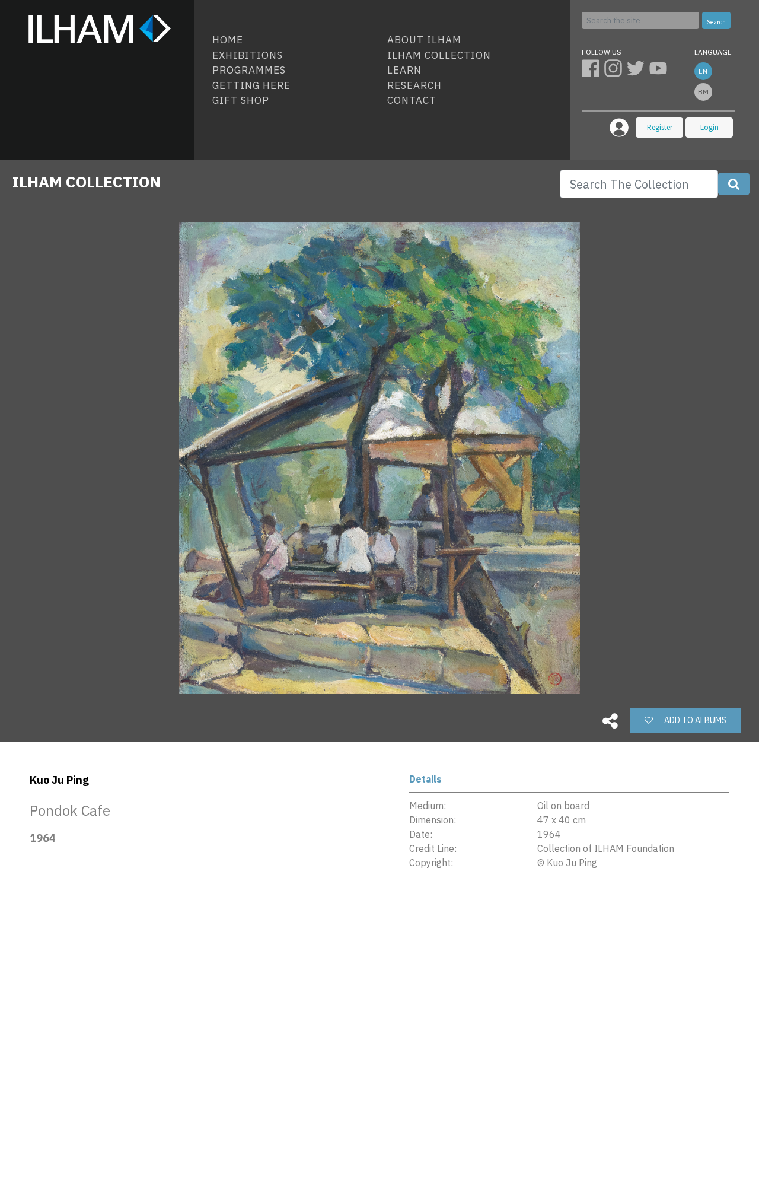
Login (709, 127)
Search (716, 22)
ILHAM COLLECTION (86, 181)
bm (703, 91)
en (703, 70)
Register (659, 127)
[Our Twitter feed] (638, 68)
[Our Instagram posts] (615, 68)
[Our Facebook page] (593, 68)
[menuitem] (295, 40)
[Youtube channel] (659, 68)
